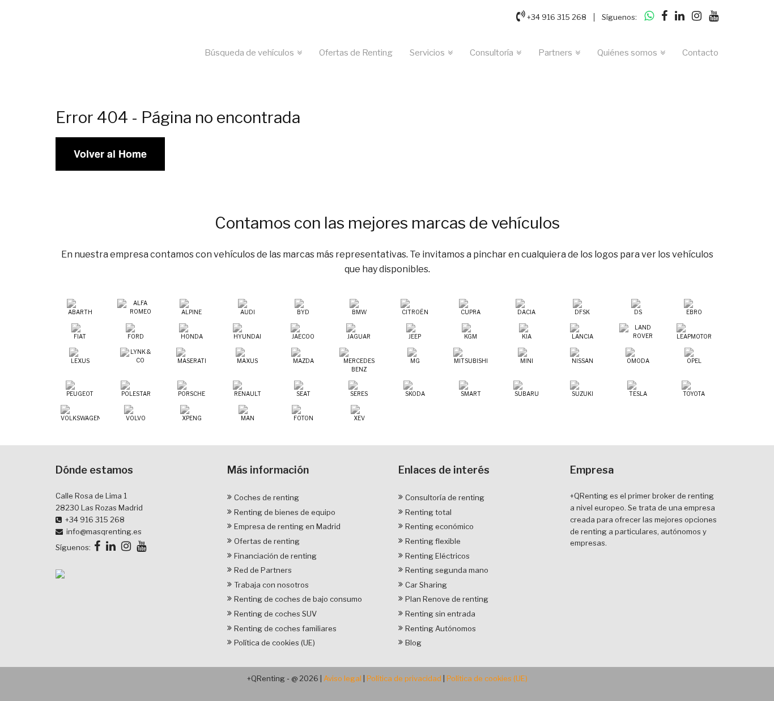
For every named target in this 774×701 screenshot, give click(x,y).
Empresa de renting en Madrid (287, 526)
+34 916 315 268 (555, 17)
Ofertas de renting (267, 541)
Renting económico (439, 526)
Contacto (700, 53)
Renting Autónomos (440, 628)
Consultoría (491, 53)
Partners (555, 53)
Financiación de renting (275, 555)
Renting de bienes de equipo (284, 512)
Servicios (427, 53)
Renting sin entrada (440, 613)
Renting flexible (433, 541)
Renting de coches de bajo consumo (298, 598)
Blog (413, 642)
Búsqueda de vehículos (249, 53)
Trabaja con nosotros (271, 584)
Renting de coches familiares (285, 628)
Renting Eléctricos (437, 555)
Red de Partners (263, 570)
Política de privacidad (404, 678)
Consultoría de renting (444, 497)
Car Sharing (426, 584)
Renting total (428, 512)
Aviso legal (343, 678)
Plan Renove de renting (446, 598)
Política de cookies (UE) (274, 642)
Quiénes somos (627, 53)
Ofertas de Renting (356, 53)
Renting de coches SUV (275, 613)
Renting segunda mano (446, 570)
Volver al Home (110, 153)
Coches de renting (266, 497)
